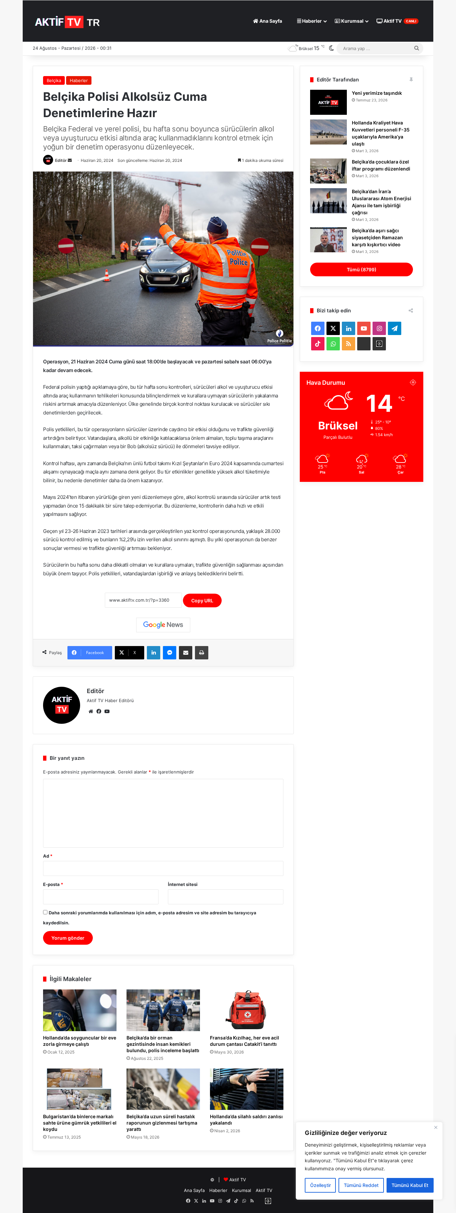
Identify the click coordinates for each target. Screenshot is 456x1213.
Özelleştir (320, 1185)
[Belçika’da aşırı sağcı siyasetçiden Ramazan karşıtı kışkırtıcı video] (328, 239)
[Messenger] (169, 652)
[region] (369, 1161)
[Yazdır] (201, 652)
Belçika (54, 80)
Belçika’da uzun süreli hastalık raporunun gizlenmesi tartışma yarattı (162, 1123)
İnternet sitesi (183, 884)
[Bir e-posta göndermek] (70, 160)
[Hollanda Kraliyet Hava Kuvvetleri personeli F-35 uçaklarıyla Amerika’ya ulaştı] (328, 131)
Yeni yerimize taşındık (377, 93)
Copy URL (202, 600)
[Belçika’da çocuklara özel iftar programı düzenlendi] (328, 171)
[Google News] (163, 625)
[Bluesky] (364, 343)
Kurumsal (352, 21)
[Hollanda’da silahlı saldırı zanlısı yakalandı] (246, 1089)
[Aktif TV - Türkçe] (68, 21)
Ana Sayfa (270, 21)
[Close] (436, 1128)
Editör (61, 160)
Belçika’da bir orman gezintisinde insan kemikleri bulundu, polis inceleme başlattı (163, 1044)
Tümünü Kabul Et (410, 1185)
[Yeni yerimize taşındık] (328, 102)
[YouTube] (107, 711)
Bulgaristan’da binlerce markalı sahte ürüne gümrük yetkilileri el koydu (80, 1123)
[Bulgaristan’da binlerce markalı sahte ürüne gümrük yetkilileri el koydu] (80, 1089)
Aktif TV (399, 21)
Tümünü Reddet (361, 1185)
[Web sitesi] (91, 711)
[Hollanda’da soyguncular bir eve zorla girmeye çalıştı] (80, 1010)
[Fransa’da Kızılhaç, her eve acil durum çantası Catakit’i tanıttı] (246, 1010)
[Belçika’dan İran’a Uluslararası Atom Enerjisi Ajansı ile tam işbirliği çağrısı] (328, 200)
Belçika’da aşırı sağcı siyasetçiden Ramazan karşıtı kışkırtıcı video (377, 237)
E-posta (53, 884)
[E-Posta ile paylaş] (185, 652)
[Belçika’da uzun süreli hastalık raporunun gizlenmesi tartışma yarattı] (163, 1089)
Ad (47, 856)
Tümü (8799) (362, 269)
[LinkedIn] (153, 652)
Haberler (311, 21)
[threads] (379, 343)
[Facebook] (99, 711)
